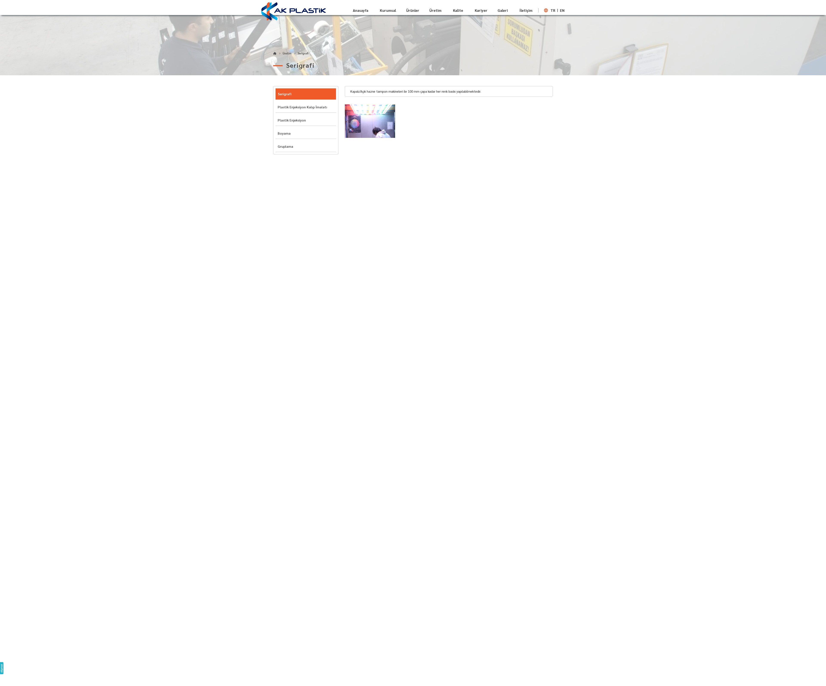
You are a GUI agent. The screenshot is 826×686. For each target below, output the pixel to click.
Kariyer (481, 10)
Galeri (503, 10)
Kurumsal (388, 10)
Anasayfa (360, 10)
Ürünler (412, 10)
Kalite (458, 10)
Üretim (435, 10)
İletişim (525, 10)
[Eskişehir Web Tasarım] (1, 668)
